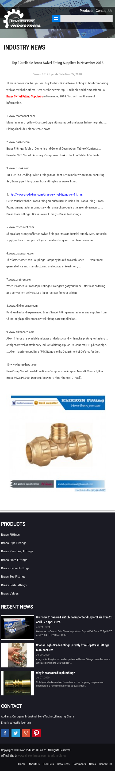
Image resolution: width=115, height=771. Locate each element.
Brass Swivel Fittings (15, 568)
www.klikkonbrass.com (32, 756)
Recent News (17, 607)
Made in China (57, 756)
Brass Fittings (10, 534)
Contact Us (104, 11)
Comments (79, 764)
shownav (56, 18)
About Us (34, 764)
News (92, 764)
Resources (63, 764)
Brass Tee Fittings (13, 576)
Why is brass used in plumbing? (55, 673)
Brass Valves (10, 593)
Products (87, 11)
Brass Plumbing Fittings (17, 551)
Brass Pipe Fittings (13, 543)
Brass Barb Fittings (14, 585)
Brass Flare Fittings (14, 560)
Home (21, 764)
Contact (11, 706)
